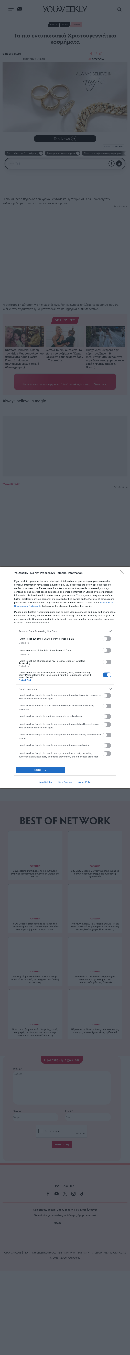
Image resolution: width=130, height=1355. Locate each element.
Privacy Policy (84, 782)
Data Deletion (46, 782)
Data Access (65, 782)
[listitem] (65, 631)
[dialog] (65, 677)
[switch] (107, 638)
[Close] (123, 573)
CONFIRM (40, 770)
